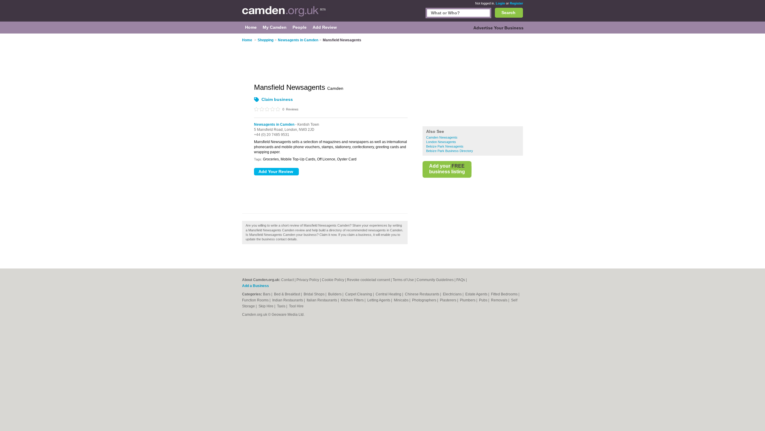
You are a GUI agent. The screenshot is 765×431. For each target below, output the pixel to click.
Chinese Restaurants (422, 294)
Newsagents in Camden (274, 124)
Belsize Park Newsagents (444, 146)
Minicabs (401, 300)
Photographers (424, 300)
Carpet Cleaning (359, 294)
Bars (267, 294)
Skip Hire (266, 306)
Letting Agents (379, 300)
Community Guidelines (435, 280)
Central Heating (389, 294)
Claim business (277, 99)
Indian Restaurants (288, 300)
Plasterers (448, 300)
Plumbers (468, 300)
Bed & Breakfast (287, 294)
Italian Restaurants (322, 300)
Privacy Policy (307, 280)
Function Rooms (256, 300)
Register (516, 3)
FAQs (460, 280)
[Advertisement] (473, 80)
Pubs (483, 300)
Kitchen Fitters (353, 300)
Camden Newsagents (442, 137)
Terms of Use (403, 280)
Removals (499, 300)
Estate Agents (476, 294)
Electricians (453, 294)
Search (508, 12)
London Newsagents (441, 142)
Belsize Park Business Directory (449, 151)
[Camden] (284, 14)
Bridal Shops (314, 294)
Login (500, 3)
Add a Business (255, 286)
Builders (335, 294)
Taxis (281, 306)
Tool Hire (296, 306)
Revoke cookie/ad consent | (370, 280)
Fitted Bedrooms (504, 294)
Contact (287, 280)
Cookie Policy (333, 280)
